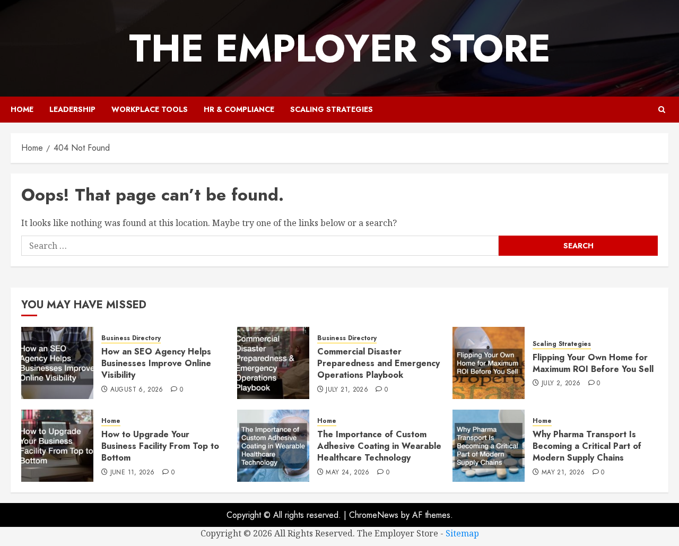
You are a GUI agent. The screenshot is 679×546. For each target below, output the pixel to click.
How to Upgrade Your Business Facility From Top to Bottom (160, 446)
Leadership (72, 109)
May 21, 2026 (563, 473)
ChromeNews (373, 515)
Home (22, 109)
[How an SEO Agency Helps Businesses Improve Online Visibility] (57, 363)
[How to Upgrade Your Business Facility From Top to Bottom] (57, 446)
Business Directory (131, 338)
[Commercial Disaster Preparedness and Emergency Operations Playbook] (273, 363)
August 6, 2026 (136, 390)
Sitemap (462, 533)
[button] (661, 109)
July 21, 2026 (347, 390)
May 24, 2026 (347, 473)
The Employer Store (340, 48)
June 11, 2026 (132, 473)
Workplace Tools (149, 109)
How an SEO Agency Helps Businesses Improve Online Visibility (156, 363)
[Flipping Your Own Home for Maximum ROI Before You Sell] (488, 363)
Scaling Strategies (331, 109)
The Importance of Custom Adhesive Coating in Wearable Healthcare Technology (379, 446)
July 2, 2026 (561, 383)
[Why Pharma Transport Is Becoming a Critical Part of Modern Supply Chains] (488, 446)
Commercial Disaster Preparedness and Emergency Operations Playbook (378, 363)
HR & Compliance (239, 109)
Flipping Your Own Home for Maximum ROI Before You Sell (593, 363)
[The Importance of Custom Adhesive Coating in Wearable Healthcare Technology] (273, 446)
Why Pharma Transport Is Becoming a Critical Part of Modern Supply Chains (587, 446)
